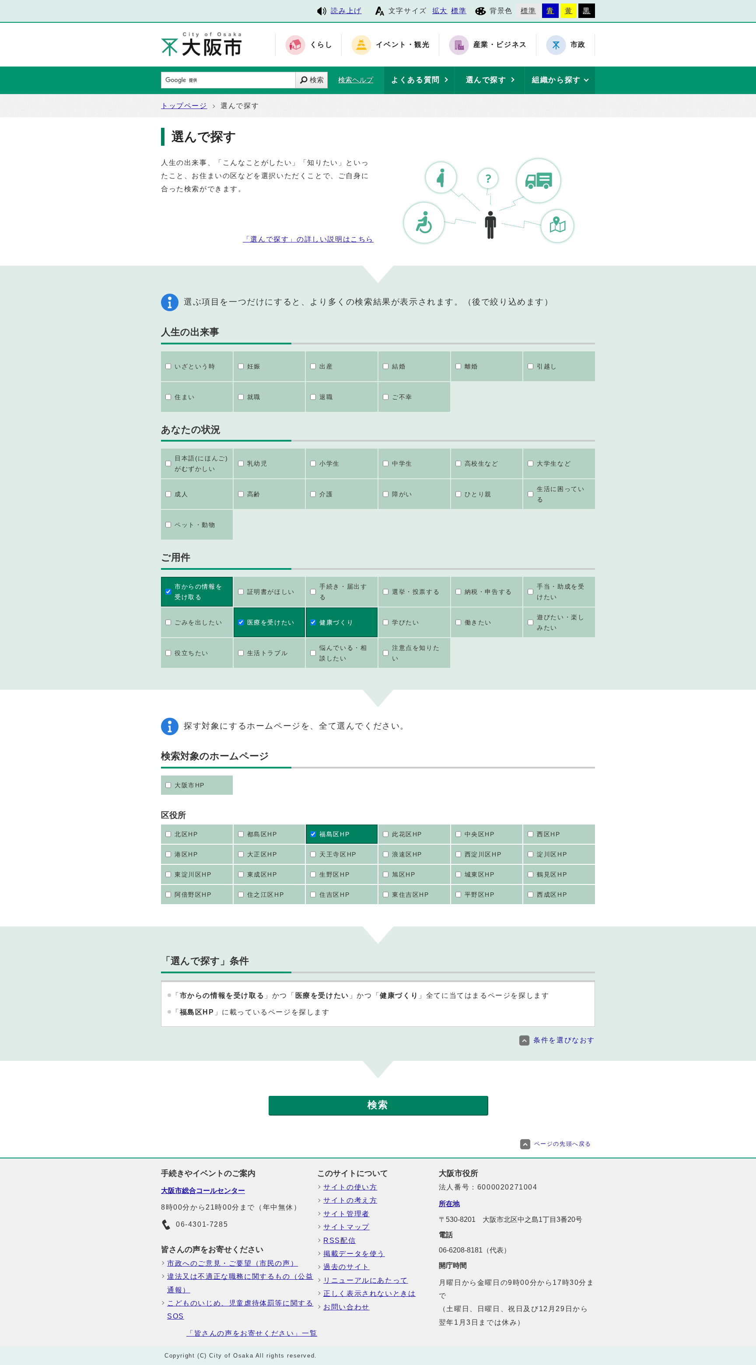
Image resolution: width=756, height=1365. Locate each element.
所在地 (449, 1203)
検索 (317, 80)
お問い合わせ (346, 1307)
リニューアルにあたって (365, 1280)
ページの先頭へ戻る (563, 1143)
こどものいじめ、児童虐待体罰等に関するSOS (240, 1309)
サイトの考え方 (350, 1200)
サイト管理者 (346, 1214)
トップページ (184, 105)
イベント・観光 (403, 45)
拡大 (440, 10)
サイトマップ (346, 1227)
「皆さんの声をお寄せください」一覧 (251, 1333)
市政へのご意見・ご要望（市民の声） (232, 1263)
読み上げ (346, 10)
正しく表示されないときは (369, 1293)
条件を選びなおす (564, 1040)
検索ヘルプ (355, 80)
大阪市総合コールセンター (203, 1190)
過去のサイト (346, 1266)
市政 (578, 45)
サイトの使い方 (350, 1187)
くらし (321, 45)
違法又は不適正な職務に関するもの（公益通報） (240, 1283)
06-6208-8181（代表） (475, 1250)
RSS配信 (339, 1240)
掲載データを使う (354, 1253)
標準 (458, 10)
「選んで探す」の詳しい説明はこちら (308, 239)
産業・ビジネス (500, 45)
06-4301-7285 (202, 1224)
